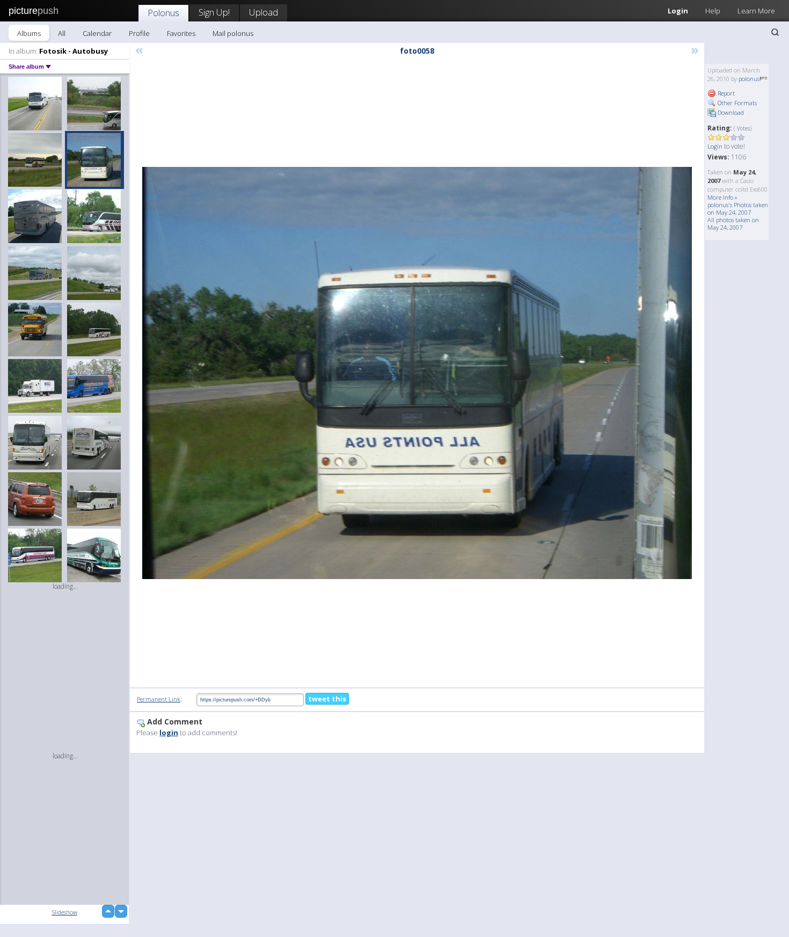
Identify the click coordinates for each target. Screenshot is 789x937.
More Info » (722, 197)
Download (730, 112)
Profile (139, 33)
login (168, 732)
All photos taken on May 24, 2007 (733, 223)
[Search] (775, 32)
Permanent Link (158, 699)
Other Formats (736, 103)
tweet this (327, 699)
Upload (263, 12)
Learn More (756, 11)
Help (712, 11)
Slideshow (64, 912)
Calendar (97, 33)
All (61, 33)
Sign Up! (214, 12)
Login (678, 11)
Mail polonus (233, 33)
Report (725, 93)
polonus (749, 79)
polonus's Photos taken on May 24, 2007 (737, 208)
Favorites (181, 33)
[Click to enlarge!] (417, 373)
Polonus (163, 12)
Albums (29, 33)
